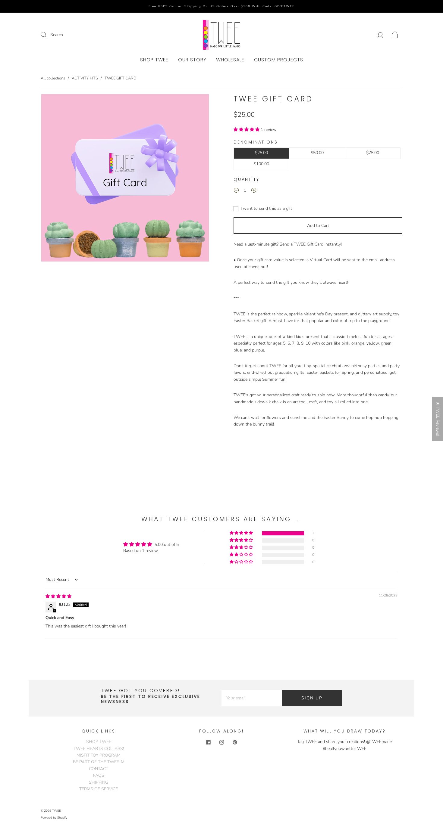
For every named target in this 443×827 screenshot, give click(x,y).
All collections (53, 78)
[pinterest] (234, 742)
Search (56, 35)
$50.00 (317, 153)
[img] (58, 596)
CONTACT (98, 769)
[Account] (380, 35)
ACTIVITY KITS (85, 78)
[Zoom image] (125, 179)
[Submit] (47, 34)
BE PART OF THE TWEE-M (98, 762)
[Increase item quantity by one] (253, 191)
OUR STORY (192, 60)
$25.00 (261, 153)
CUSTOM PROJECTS (278, 60)
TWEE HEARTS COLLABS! (99, 748)
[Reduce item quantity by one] (236, 191)
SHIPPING (98, 782)
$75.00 (372, 153)
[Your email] (252, 698)
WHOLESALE (230, 60)
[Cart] (395, 35)
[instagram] (221, 742)
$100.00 (261, 164)
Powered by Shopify (54, 818)
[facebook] (208, 742)
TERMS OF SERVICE (98, 789)
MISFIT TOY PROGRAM (99, 755)
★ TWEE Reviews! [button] (438, 418)
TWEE (56, 811)
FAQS (98, 775)
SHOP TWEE (154, 60)
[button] (247, 129)
